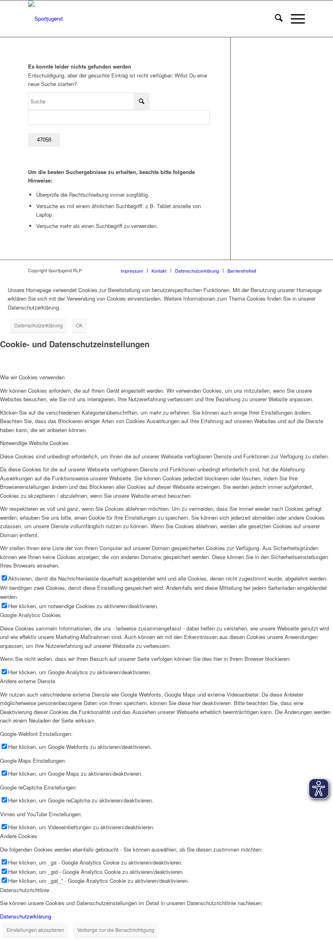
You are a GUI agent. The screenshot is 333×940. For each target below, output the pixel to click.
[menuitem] (275, 18)
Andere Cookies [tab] (18, 836)
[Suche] (275, 18)
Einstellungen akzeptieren (35, 929)
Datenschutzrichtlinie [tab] (24, 890)
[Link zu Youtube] (299, 270)
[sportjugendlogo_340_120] (45, 18)
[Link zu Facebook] (287, 270)
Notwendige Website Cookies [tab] (34, 443)
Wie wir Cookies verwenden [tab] (32, 377)
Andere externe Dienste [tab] (27, 681)
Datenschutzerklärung (38, 325)
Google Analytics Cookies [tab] (30, 615)
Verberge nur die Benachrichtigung (115, 929)
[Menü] (294, 18)
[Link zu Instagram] (274, 270)
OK (79, 325)
